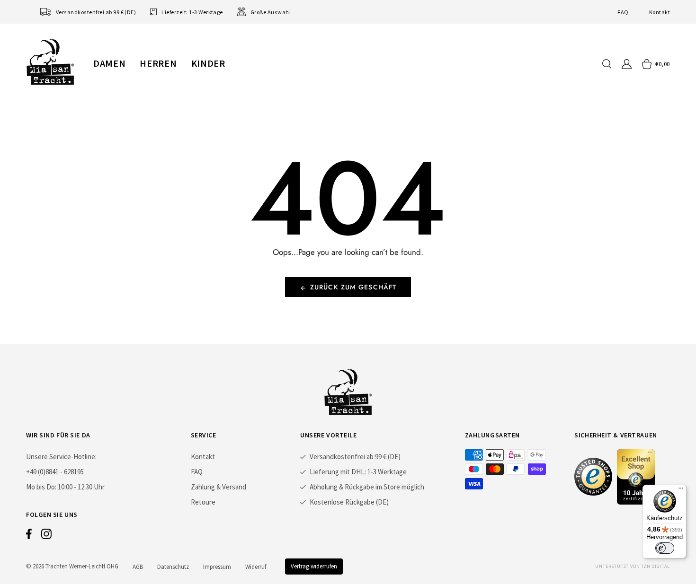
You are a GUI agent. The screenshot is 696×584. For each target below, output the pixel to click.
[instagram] (46, 536)
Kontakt (659, 12)
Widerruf (255, 567)
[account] (627, 64)
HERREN (158, 63)
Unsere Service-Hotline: (61, 456)
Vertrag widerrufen (314, 566)
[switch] (664, 548)
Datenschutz (173, 567)
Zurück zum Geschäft (353, 287)
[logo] (50, 61)
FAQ (622, 12)
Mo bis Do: (41, 486)
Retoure (203, 501)
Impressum (217, 567)
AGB (138, 567)
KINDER (208, 63)
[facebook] (29, 536)
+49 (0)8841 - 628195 (55, 471)
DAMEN (109, 63)
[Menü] (681, 490)
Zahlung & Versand (218, 486)
